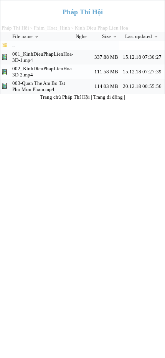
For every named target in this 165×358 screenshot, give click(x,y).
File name (23, 36)
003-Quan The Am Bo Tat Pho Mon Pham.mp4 (38, 86)
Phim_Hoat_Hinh (52, 28)
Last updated (139, 36)
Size (107, 36)
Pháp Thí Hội (15, 28)
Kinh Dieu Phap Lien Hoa (101, 28)
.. (13, 45)
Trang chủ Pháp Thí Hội (65, 97)
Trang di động (108, 97)
